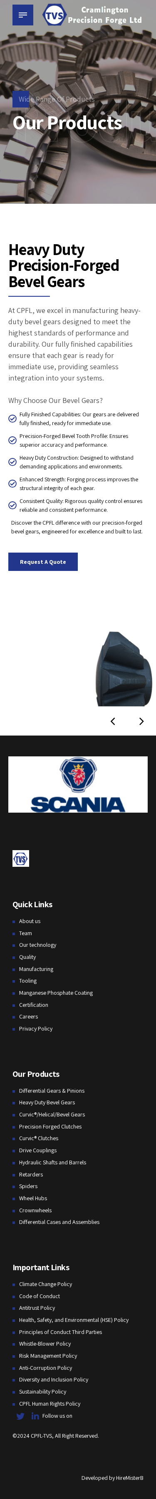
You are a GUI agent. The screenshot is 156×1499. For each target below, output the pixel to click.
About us (29, 921)
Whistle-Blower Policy (45, 1343)
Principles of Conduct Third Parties (60, 1332)
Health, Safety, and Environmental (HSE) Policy (74, 1320)
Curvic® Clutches (38, 1138)
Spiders (28, 1186)
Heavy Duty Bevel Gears (47, 1102)
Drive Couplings (38, 1150)
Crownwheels (35, 1210)
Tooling (28, 980)
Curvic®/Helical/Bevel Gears (52, 1114)
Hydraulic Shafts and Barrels (52, 1162)
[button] (112, 721)
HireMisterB (130, 1477)
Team (25, 933)
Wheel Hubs (33, 1198)
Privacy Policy (35, 1028)
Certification (33, 1005)
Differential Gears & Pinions (51, 1090)
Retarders (31, 1174)
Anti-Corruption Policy (45, 1367)
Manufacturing (36, 969)
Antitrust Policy (37, 1307)
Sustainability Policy (42, 1391)
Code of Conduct (39, 1296)
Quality (27, 957)
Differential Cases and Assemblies (59, 1222)
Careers (28, 1016)
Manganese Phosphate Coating (56, 992)
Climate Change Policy (45, 1284)
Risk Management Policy (48, 1355)
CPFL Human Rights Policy (49, 1403)
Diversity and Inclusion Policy (53, 1379)
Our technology (37, 944)
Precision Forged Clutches (50, 1126)
